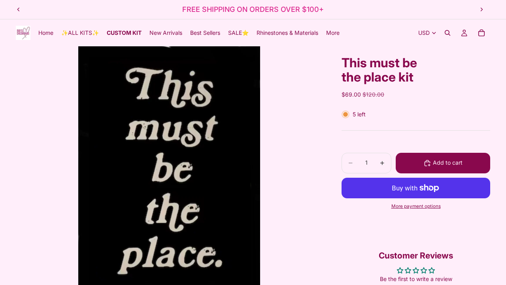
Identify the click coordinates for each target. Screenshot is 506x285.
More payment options (416, 206)
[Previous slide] (18, 9)
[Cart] (481, 33)
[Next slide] (481, 9)
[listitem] (333, 33)
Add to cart (448, 162)
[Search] (447, 33)
